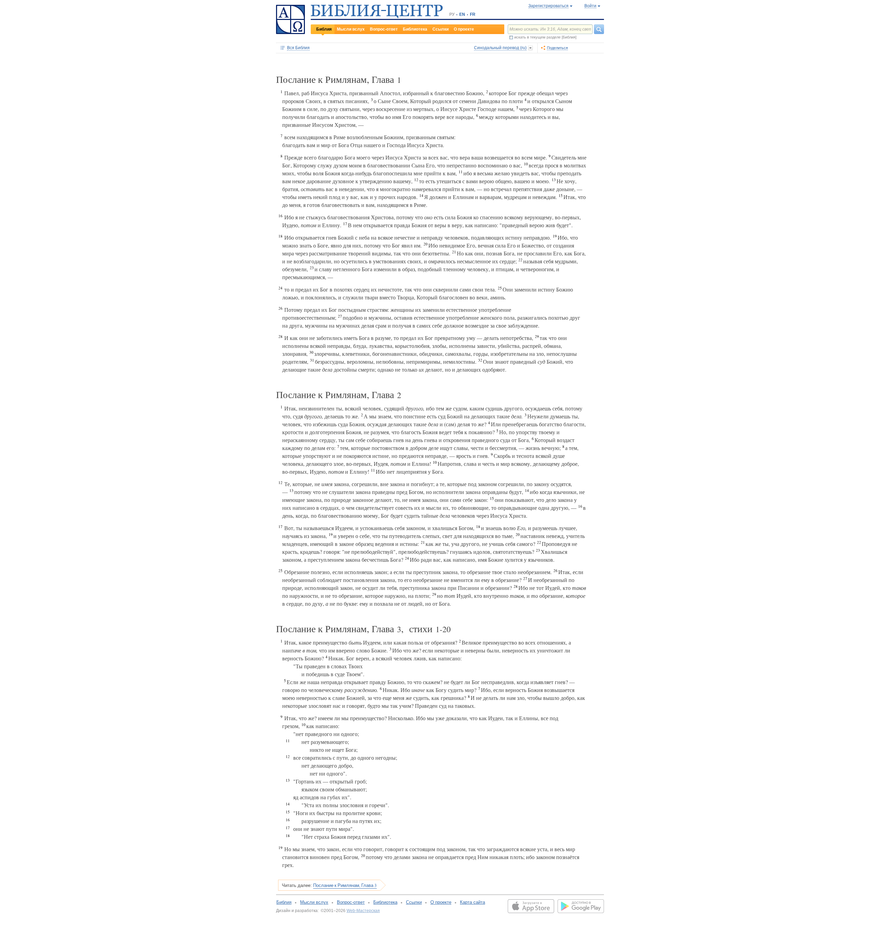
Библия (324, 29)
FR (472, 14)
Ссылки (440, 29)
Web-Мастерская (363, 910)
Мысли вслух (351, 29)
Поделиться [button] (557, 48)
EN (462, 14)
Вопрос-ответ (384, 29)
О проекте (464, 29)
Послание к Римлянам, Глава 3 (345, 885)
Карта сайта (472, 902)
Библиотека (415, 29)
